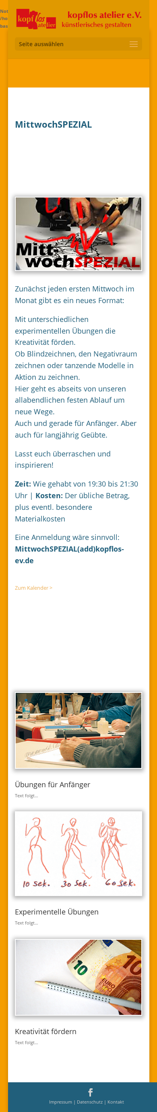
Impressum (61, 1102)
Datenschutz (90, 1102)
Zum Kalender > (33, 587)
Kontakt (115, 1102)
